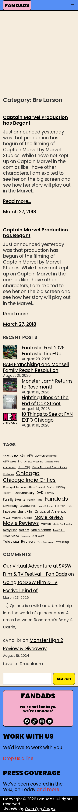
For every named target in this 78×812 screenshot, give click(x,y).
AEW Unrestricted (46, 455)
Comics (50, 487)
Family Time (35, 500)
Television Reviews (19, 541)
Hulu (69, 506)
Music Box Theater (62, 524)
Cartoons (8, 474)
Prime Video (11, 536)
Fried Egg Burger (40, 808)
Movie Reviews (21, 523)
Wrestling (62, 542)
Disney (60, 487)
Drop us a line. (18, 758)
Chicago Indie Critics (29, 480)
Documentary (24, 493)
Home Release (45, 506)
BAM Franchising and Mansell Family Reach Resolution (36, 367)
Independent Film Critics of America (34, 511)
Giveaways (28, 506)
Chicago (27, 473)
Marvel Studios (22, 518)
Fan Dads (17, 5)
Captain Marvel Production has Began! (35, 120)
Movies (46, 524)
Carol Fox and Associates (49, 467)
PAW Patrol (59, 530)
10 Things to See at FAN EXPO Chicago (47, 417)
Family (49, 493)
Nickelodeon (41, 530)
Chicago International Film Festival (24, 487)
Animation (9, 467)
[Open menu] (72, 5)
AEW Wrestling (12, 461)
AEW (30, 456)
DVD (40, 492)
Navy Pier (10, 530)
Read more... (17, 201)
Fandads (56, 499)
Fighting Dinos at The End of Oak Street (45, 400)
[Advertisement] (39, 53)
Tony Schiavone (45, 542)
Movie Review (48, 517)
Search (64, 678)
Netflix (24, 530)
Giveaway (10, 506)
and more (48, 789)
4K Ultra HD (10, 455)
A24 (22, 456)
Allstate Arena (52, 462)
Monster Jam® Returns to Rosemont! (47, 384)
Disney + (8, 493)
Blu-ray (24, 467)
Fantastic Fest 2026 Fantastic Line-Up (43, 351)
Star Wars (38, 536)
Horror (60, 506)
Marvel (6, 518)
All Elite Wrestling (33, 461)
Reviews (25, 536)
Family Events (14, 499)
